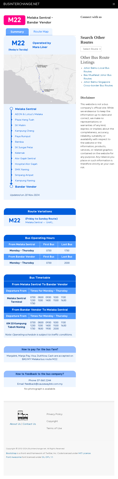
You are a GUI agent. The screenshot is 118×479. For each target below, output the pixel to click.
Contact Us (29, 424)
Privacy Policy (54, 414)
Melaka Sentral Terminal (16, 300)
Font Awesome (13, 457)
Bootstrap (11, 453)
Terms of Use (54, 428)
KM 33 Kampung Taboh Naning (16, 325)
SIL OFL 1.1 (47, 457)
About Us (15, 424)
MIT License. (84, 453)
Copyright (52, 421)
